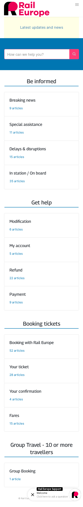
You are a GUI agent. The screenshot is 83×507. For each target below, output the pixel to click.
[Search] (74, 54)
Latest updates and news (41, 27)
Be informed (41, 81)
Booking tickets (41, 323)
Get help (41, 202)
